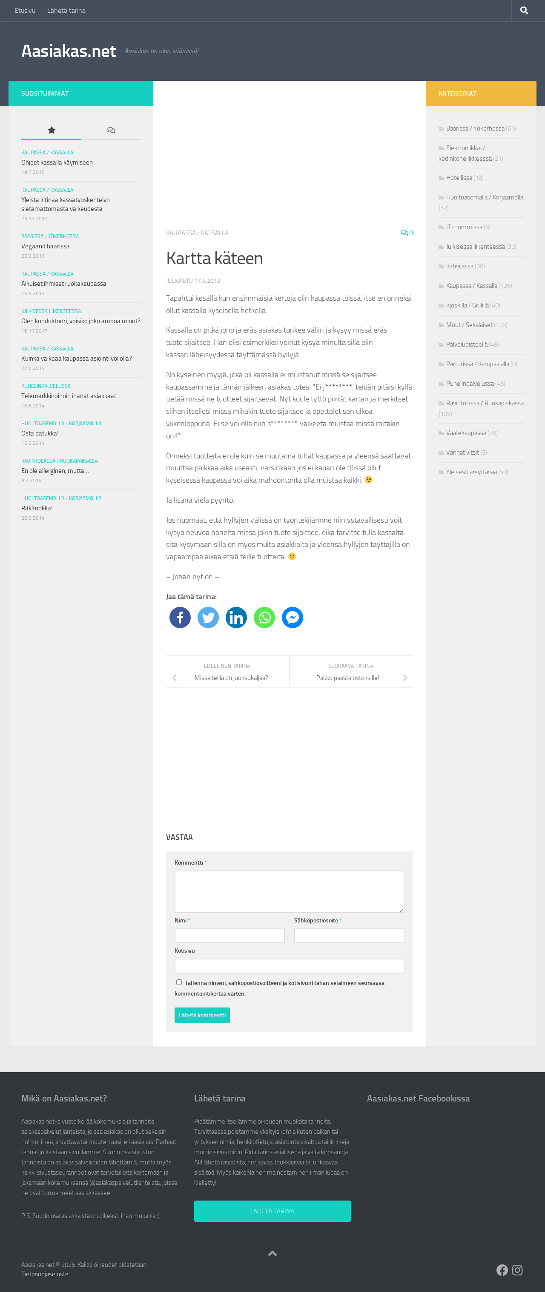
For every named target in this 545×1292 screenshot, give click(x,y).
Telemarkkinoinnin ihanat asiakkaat (68, 396)
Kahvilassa (459, 266)
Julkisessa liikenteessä (51, 311)
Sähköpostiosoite (318, 920)
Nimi (182, 920)
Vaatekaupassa (466, 433)
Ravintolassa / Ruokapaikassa (59, 461)
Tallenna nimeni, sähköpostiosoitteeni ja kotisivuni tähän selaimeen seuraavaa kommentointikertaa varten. (279, 988)
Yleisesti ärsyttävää (471, 472)
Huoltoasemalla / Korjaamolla (61, 424)
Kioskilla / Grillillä (467, 305)
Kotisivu (185, 950)
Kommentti (191, 862)
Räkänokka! (37, 508)
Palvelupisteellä (467, 344)
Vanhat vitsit (462, 452)
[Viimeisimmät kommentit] (111, 131)
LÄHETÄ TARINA (272, 1211)
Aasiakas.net (68, 51)
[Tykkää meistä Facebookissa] (502, 1270)
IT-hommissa (464, 227)
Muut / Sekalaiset (469, 325)
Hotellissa (459, 178)
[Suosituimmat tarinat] (51, 131)
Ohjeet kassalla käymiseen (57, 162)
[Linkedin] (236, 617)
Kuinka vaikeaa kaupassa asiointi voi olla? (76, 358)
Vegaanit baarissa (45, 246)
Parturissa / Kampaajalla (477, 364)
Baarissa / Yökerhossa (50, 236)
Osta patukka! (40, 433)
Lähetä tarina (66, 10)
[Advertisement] (289, 148)
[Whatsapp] (264, 617)
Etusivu (24, 10)
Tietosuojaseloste (45, 1274)
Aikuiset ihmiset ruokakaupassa (63, 283)
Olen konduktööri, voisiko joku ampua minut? (81, 321)
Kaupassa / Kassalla (197, 233)
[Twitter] (208, 617)
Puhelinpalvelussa (46, 386)
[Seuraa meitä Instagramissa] (518, 1270)
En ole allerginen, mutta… (55, 471)
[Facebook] (180, 617)
